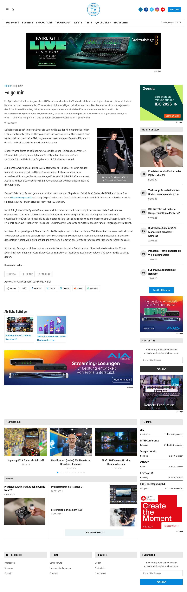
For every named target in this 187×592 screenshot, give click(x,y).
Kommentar (44, 274)
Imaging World (148, 451)
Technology (63, 22)
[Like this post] (25, 288)
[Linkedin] (140, 9)
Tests (88, 22)
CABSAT (144, 462)
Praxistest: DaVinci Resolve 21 (67, 486)
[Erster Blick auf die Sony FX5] (123, 517)
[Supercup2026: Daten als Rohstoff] (25, 442)
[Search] (12, 10)
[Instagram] (157, 9)
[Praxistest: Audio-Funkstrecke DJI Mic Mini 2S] (24, 511)
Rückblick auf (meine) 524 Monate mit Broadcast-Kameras (162, 232)
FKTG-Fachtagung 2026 (153, 484)
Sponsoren (121, 22)
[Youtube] (163, 9)
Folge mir (27, 274)
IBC (142, 429)
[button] (8, 450)
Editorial (11, 274)
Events (77, 22)
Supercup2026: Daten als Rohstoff (25, 460)
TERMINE (147, 421)
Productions (44, 22)
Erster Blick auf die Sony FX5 (66, 509)
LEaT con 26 (146, 473)
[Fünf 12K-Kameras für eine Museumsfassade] (116, 442)
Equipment (12, 22)
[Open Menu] (7, 9)
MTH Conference (149, 440)
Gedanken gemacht (21, 197)
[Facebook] (146, 9)
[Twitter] (152, 9)
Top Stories (13, 421)
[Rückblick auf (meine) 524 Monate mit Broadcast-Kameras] (71, 442)
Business (27, 22)
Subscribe (174, 9)
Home (7, 85)
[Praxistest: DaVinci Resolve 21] (123, 494)
